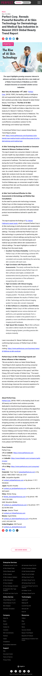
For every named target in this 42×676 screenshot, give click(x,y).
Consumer (26, 2)
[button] (6, 39)
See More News (21, 550)
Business (18, 2)
